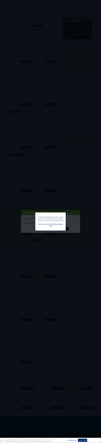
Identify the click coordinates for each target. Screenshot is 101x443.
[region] (50, 440)
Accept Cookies (82, 440)
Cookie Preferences (72, 440)
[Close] (98, 440)
